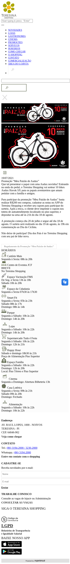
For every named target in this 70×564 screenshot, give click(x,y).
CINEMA (13, 39)
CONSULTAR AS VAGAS (17, 502)
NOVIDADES (15, 30)
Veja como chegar (11, 436)
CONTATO (13, 57)
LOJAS (11, 33)
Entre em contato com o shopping (20, 456)
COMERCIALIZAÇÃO (19, 60)
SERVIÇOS (14, 45)
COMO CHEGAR (16, 51)
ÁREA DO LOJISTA (18, 64)
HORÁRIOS (14, 48)
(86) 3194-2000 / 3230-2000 (22, 447)
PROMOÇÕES (15, 42)
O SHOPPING (15, 54)
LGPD (7, 525)
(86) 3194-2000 (22, 452)
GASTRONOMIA (17, 36)
